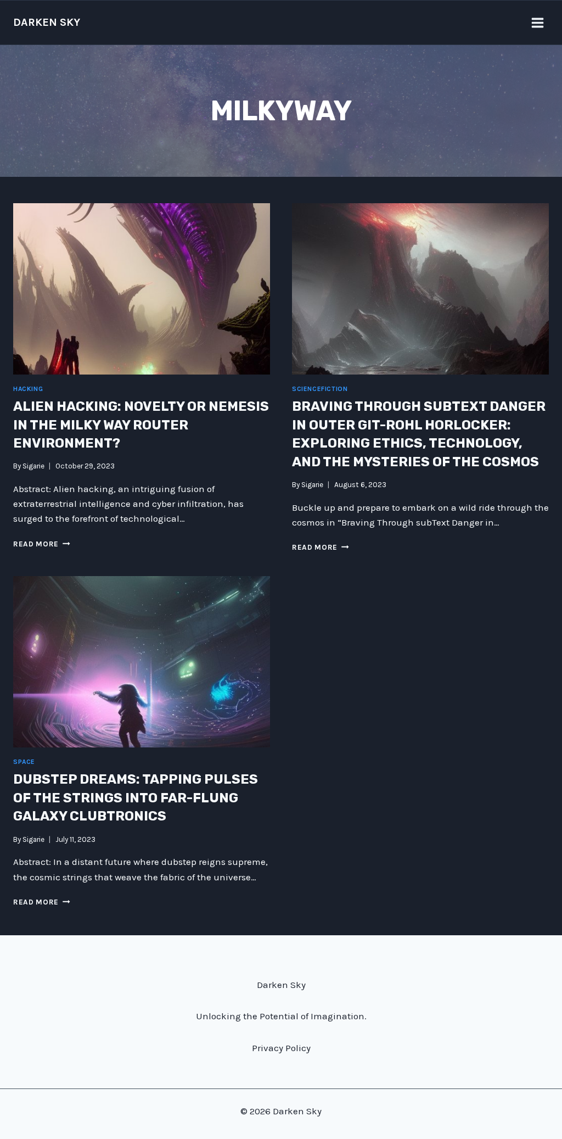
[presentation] (141, 289)
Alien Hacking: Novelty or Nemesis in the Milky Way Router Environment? (141, 425)
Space (24, 762)
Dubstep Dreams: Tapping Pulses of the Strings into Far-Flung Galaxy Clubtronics (135, 798)
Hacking (28, 389)
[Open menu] (537, 22)
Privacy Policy (281, 1047)
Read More (41, 544)
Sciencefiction (319, 389)
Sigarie (33, 466)
